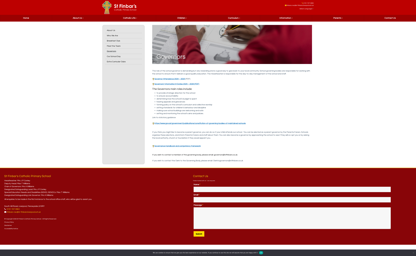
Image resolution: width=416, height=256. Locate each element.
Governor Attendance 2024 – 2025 (169, 79)
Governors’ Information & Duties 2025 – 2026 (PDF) (176, 84)
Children (181, 18)
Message (198, 205)
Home (26, 18)
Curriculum (233, 18)
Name (197, 184)
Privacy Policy (9, 222)
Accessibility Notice (11, 228)
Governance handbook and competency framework (177, 146)
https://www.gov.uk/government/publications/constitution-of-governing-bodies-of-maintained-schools (200, 123)
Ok (261, 253)
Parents (337, 18)
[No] (413, 253)
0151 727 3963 (308, 3)
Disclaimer (8, 225)
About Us (77, 18)
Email (196, 195)
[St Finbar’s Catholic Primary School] (119, 7)
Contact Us (390, 18)
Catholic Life (129, 18)
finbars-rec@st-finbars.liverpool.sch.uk (300, 5)
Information (286, 18)
